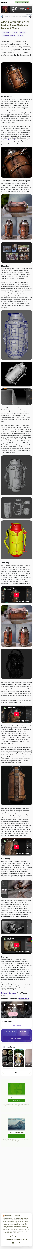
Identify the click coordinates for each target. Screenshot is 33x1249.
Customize (17, 1243)
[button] (16, 77)
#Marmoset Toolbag (8, 35)
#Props (15, 32)
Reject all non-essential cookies (17, 1239)
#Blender (22, 32)
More (15, 1072)
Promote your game (22, 2)
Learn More (16, 1100)
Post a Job (16, 1136)
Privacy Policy (16, 1232)
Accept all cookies (17, 1236)
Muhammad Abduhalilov (8, 140)
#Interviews (6, 32)
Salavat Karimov (8, 16)
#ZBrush (20, 35)
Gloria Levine (4, 19)
